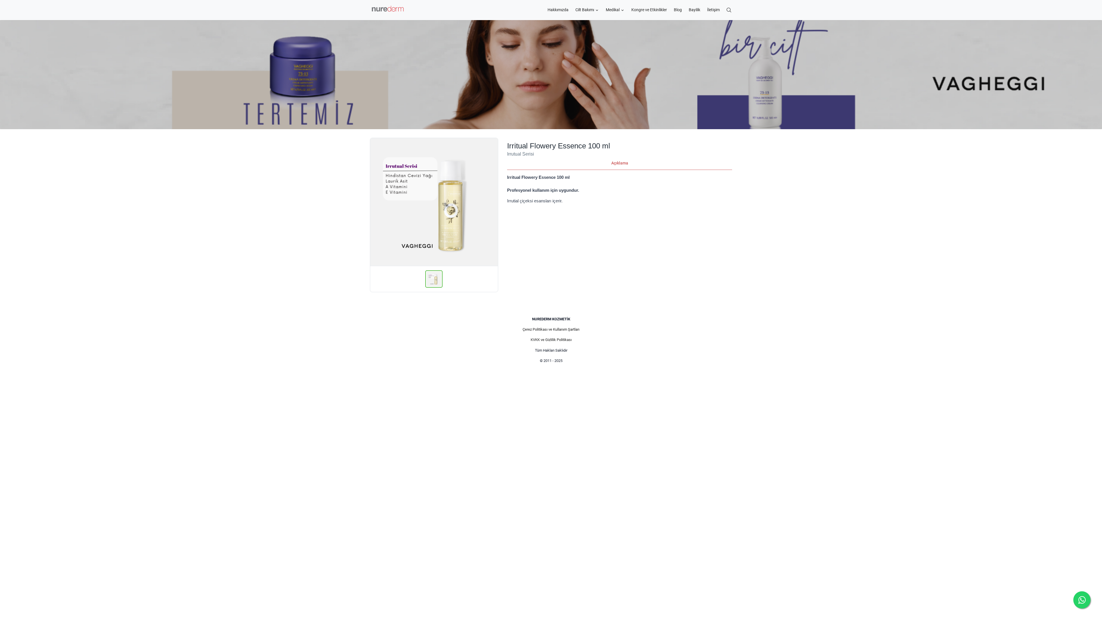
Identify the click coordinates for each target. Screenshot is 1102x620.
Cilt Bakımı (584, 9)
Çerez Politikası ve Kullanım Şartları (551, 329)
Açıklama (619, 163)
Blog (678, 9)
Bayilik (694, 9)
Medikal (613, 9)
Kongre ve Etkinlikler (649, 9)
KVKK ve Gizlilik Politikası (551, 340)
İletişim (713, 9)
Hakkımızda (558, 9)
